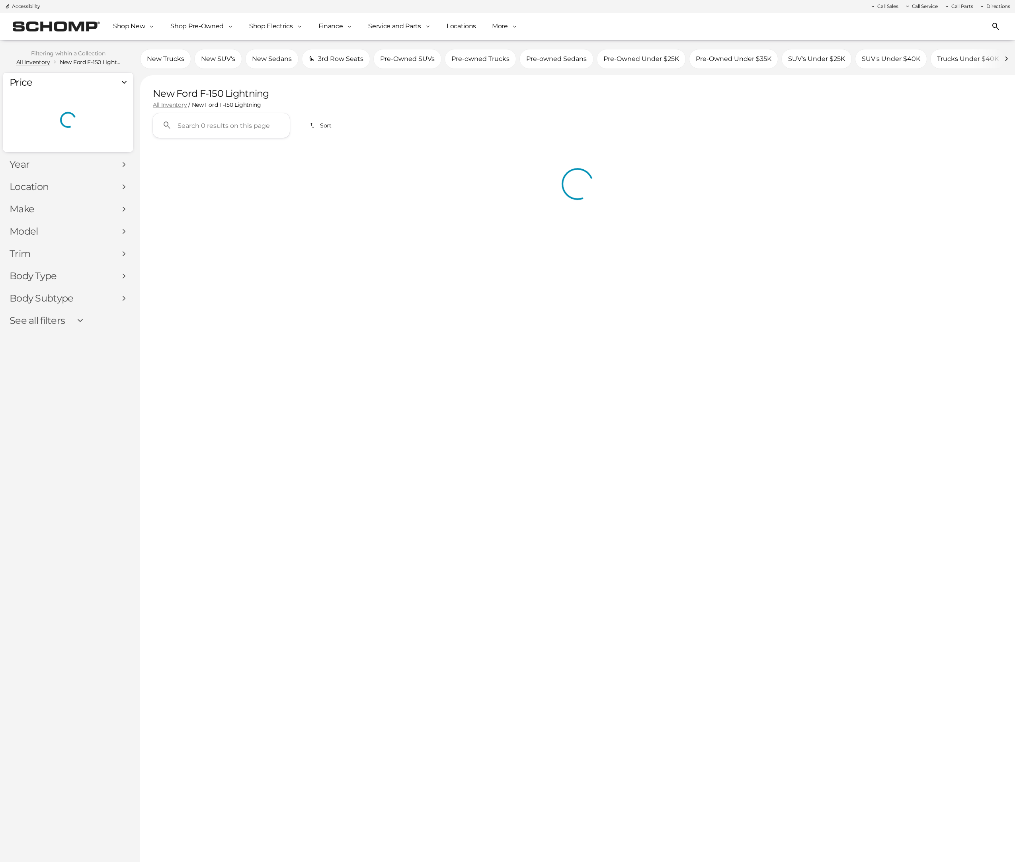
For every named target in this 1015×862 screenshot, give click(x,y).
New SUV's (218, 59)
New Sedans (272, 59)
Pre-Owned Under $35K (733, 59)
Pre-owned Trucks (480, 59)
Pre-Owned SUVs (407, 59)
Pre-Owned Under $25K (641, 59)
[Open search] (996, 26)
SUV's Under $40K (891, 59)
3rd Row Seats (340, 59)
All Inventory (170, 104)
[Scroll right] (1006, 59)
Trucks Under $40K (968, 59)
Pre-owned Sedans (556, 59)
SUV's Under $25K (816, 59)
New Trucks (165, 59)
